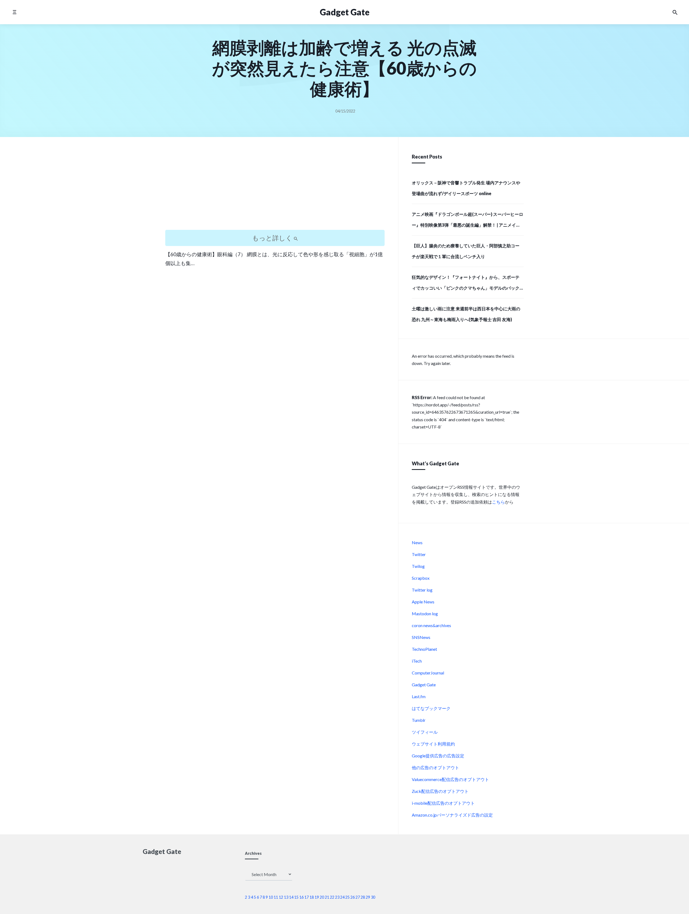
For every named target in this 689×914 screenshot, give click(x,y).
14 (291, 897)
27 (358, 897)
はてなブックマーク (431, 708)
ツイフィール (425, 731)
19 (317, 897)
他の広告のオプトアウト (435, 767)
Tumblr (419, 720)
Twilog (418, 566)
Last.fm (419, 696)
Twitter (419, 554)
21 (327, 897)
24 (342, 897)
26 (352, 897)
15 (296, 897)
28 (363, 897)
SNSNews (421, 637)
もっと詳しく (273, 238)
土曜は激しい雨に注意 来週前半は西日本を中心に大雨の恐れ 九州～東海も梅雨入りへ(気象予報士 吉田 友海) (466, 314)
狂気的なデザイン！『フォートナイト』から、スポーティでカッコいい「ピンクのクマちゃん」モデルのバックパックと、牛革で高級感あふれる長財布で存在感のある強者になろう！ (465, 284)
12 (281, 897)
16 (301, 897)
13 (286, 897)
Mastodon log (425, 613)
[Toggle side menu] (14, 12)
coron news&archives (431, 625)
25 (347, 897)
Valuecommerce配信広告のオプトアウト (450, 779)
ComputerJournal (428, 672)
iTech (417, 660)
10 (271, 897)
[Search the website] (675, 12)
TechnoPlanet (424, 649)
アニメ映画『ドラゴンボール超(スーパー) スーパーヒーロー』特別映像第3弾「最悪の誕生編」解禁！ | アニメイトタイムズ (467, 221)
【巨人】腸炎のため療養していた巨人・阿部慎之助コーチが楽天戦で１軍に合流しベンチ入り (465, 251)
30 (373, 897)
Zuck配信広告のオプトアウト (440, 791)
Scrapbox (421, 578)
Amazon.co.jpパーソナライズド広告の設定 (452, 814)
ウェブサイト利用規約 (433, 743)
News (417, 542)
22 (332, 897)
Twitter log (422, 589)
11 (276, 897)
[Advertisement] (275, 188)
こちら (498, 501)
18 (312, 897)
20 (322, 897)
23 (337, 897)
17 (306, 897)
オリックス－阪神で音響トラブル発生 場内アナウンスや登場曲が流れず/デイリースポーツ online (466, 188)
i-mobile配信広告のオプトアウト (443, 803)
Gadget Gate (345, 12)
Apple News (423, 601)
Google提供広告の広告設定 (438, 755)
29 (368, 897)
